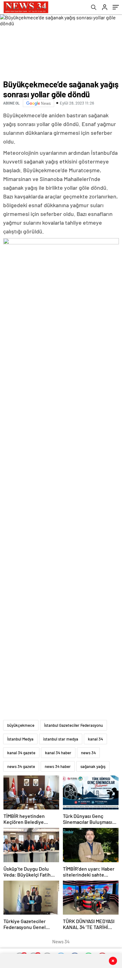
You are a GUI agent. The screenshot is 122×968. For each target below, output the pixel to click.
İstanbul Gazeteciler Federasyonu (73, 725)
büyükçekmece (20, 725)
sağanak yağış (92, 766)
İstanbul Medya (20, 738)
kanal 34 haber (58, 752)
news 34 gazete (21, 766)
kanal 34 (95, 738)
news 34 (88, 752)
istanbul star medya (60, 738)
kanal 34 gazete (21, 752)
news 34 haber (58, 766)
